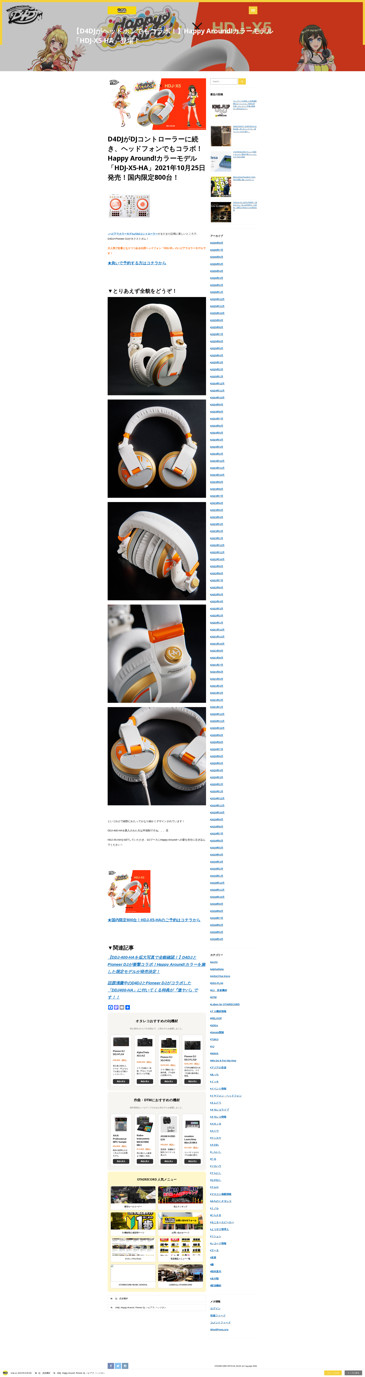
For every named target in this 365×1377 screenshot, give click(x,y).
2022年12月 (218, 545)
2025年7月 (217, 334)
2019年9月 (217, 819)
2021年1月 (217, 707)
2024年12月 (218, 383)
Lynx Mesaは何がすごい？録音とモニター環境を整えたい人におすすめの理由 (245, 154)
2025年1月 (217, 376)
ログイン (215, 1308)
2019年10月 (218, 812)
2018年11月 (218, 889)
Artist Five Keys (220, 976)
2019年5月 (217, 847)
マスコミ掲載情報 (221, 1194)
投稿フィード (218, 1315)
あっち (215, 1074)
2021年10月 (218, 643)
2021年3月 (217, 693)
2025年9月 (217, 320)
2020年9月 (217, 735)
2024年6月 (217, 425)
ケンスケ (216, 1138)
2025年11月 (218, 306)
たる (213, 1159)
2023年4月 (217, 517)
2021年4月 (217, 686)
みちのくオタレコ (221, 1201)
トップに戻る (353, 1372)
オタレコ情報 (218, 1116)
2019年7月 (217, 833)
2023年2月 (217, 531)
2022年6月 (217, 587)
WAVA (214, 1053)
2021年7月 (217, 665)
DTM (214, 997)
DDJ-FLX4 (217, 983)
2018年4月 (217, 939)
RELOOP (216, 1018)
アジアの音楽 (218, 1067)
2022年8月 (217, 573)
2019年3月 (217, 861)
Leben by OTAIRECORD (225, 1004)
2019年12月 (218, 798)
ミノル (215, 1208)
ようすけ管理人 (220, 1229)
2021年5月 (217, 679)
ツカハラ (216, 1166)
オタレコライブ (220, 1109)
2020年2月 (217, 784)
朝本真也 (216, 1271)
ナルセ (215, 1187)
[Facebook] (111, 1366)
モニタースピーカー (222, 1222)
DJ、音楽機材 (121, 1298)
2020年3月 (217, 777)
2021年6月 (217, 671)
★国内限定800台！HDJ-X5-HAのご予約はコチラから (154, 920)
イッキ (215, 1081)
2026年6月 (217, 257)
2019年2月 (217, 868)
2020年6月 (217, 756)
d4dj (117, 1307)
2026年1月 (217, 292)
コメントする (333, 1372)
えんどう (216, 1102)
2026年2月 (217, 285)
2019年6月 (217, 840)
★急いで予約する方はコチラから (137, 263)
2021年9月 (217, 650)
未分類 (215, 1278)
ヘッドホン (160, 1307)
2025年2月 (217, 369)
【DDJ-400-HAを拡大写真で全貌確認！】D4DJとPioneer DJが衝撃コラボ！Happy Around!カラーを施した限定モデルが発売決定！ (156, 964)
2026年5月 (217, 264)
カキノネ (216, 1123)
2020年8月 (217, 742)
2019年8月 (217, 826)
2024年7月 (217, 418)
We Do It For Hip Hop (223, 1060)
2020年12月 (218, 714)
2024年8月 (217, 411)
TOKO (214, 1039)
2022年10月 (218, 559)
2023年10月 (218, 475)
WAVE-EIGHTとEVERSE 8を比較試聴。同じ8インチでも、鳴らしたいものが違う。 (245, 129)
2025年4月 (217, 355)
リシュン (216, 1236)
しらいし (216, 1152)
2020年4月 (217, 770)
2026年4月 (217, 271)
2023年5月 (217, 510)
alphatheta (217, 969)
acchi (214, 962)
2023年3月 (217, 524)
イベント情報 (218, 1088)
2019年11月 (218, 805)
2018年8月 (217, 911)
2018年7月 (217, 918)
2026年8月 (217, 242)
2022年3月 (217, 608)
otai (12, 1373)
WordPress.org (219, 1329)
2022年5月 (217, 594)
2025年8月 (217, 327)
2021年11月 (218, 636)
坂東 (213, 1257)
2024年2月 (217, 453)
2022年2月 (217, 615)
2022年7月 (217, 580)
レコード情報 (218, 1243)
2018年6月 (217, 925)
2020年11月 (218, 721)
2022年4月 (217, 601)
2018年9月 (217, 904)
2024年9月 (217, 404)
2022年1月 (217, 622)
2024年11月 (218, 390)
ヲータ (215, 1250)
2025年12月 (218, 299)
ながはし (216, 1180)
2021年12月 (218, 629)
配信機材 (216, 1285)
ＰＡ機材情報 (218, 1011)
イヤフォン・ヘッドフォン (226, 1095)
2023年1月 (217, 538)
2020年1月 (217, 791)
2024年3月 (217, 447)
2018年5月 (217, 932)
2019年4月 (217, 854)
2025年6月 (217, 341)
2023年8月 (217, 489)
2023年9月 (217, 482)
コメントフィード (220, 1322)
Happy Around (127, 1307)
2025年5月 (217, 348)
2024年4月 (217, 439)
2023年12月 (218, 461)
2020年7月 (217, 749)
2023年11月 (218, 468)
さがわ (215, 1144)
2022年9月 (217, 566)
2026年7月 (217, 250)
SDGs (214, 1025)
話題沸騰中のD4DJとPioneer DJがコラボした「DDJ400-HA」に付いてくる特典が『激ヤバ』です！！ (153, 990)
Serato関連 (217, 1032)
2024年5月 (217, 432)
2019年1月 (217, 876)
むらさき (216, 1215)
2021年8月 (217, 657)
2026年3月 (217, 278)
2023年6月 (217, 503)
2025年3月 (217, 362)
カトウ (215, 1131)
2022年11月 (218, 552)
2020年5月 (217, 763)
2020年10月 (218, 728)
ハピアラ (150, 1307)
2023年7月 (217, 496)
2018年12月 (218, 883)
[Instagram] (125, 1366)
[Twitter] (118, 1366)
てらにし (216, 1173)
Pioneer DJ (140, 1307)
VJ (212, 1046)
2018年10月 (218, 897)
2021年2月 (217, 700)
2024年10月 (218, 397)
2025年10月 (218, 313)
